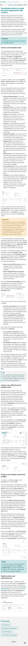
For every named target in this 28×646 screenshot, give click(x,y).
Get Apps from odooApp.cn (9, 628)
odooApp (15, 5)
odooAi (10, 5)
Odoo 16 (20, 5)
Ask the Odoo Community (9, 635)
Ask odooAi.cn (6, 625)
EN (25, 5)
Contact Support (6, 631)
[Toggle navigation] (1, 5)
